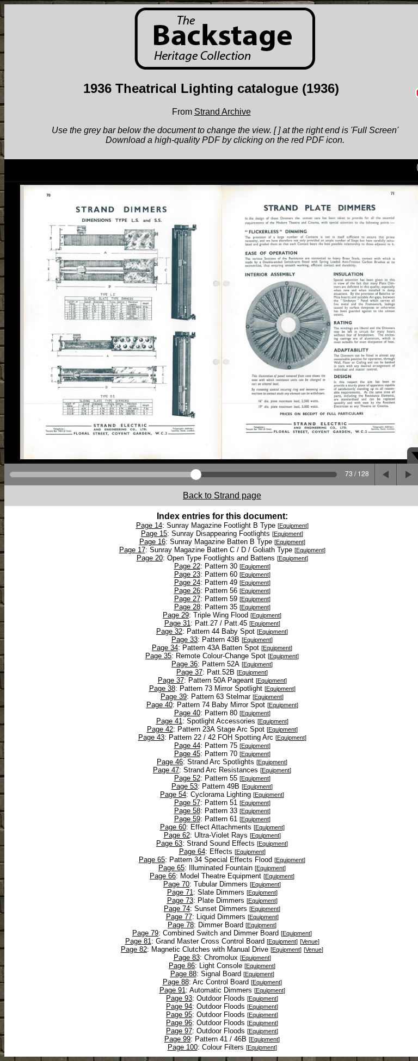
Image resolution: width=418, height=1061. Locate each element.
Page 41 (169, 721)
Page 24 (187, 582)
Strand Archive (222, 111)
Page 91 (172, 990)
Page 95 (179, 1014)
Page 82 (134, 949)
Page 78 (181, 925)
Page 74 (177, 908)
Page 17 (132, 550)
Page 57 (187, 802)
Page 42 (160, 729)
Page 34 (165, 648)
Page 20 (150, 558)
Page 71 (180, 892)
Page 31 (177, 623)
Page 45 (187, 754)
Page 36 (184, 664)
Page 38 (162, 688)
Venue (310, 941)
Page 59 (187, 819)
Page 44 (187, 745)
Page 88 (183, 974)
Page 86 (182, 966)
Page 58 (187, 811)
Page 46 (170, 762)
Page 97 (179, 1031)
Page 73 (180, 900)
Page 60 (173, 827)
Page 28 (187, 607)
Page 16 (152, 542)
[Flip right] (407, 474)
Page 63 (169, 843)
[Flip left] (385, 474)
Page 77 (179, 917)
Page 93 (179, 998)
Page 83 (187, 957)
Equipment (293, 525)
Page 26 (187, 590)
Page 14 (149, 525)
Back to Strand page (222, 495)
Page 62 (177, 835)
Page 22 (187, 566)
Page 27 (187, 599)
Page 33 (184, 639)
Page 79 (145, 933)
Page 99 (177, 1039)
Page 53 (184, 786)
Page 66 (163, 876)
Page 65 (152, 860)
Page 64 (192, 851)
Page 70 (176, 884)
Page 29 (176, 615)
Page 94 (179, 1006)
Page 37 (189, 672)
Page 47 (166, 770)
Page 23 (187, 574)
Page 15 (154, 533)
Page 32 (169, 631)
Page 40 (159, 705)
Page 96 (179, 1023)
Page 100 (183, 1047)
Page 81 (138, 941)
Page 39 (174, 696)
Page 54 (173, 794)
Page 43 (151, 737)
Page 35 (158, 656)
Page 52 (187, 778)
